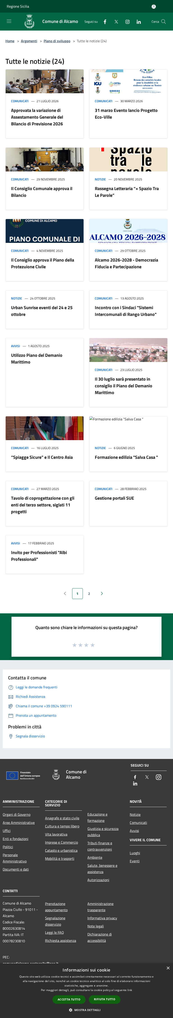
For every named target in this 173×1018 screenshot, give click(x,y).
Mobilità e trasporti (59, 858)
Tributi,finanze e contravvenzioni (99, 846)
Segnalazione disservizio (55, 921)
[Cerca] (163, 21)
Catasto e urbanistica (61, 850)
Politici (8, 846)
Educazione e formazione (97, 817)
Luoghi (135, 853)
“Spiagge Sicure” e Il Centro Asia (42, 457)
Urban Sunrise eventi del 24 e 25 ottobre (42, 311)
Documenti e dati (16, 869)
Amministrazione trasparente (100, 907)
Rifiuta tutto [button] (104, 999)
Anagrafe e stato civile (62, 818)
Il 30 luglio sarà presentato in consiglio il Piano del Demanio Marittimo (123, 385)
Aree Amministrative (19, 822)
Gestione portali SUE (114, 498)
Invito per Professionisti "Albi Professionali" (39, 556)
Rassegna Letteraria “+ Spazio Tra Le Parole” (127, 192)
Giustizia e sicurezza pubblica (102, 832)
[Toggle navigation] (9, 21)
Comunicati (20, 101)
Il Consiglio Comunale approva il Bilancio (41, 192)
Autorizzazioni (98, 880)
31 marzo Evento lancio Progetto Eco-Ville (126, 113)
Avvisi (15, 346)
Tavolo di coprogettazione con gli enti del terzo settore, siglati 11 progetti (42, 505)
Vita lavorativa (56, 834)
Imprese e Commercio (61, 842)
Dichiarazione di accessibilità (99, 937)
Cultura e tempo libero (62, 826)
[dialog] (86, 990)
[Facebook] (103, 21)
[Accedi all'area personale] (154, 6)
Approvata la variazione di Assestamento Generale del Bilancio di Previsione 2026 (37, 117)
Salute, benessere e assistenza (102, 868)
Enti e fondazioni (15, 838)
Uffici (7, 830)
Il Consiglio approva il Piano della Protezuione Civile (42, 263)
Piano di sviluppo (57, 41)
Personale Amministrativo (15, 858)
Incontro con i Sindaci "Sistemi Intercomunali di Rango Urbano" (126, 311)
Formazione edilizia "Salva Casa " (126, 457)
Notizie (100, 179)
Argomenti (29, 41)
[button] (86, 1010)
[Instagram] (125, 21)
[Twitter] (114, 21)
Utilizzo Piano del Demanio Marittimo (36, 358)
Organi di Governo (16, 814)
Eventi (135, 861)
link (129, 990)
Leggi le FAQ (54, 932)
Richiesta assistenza (60, 940)
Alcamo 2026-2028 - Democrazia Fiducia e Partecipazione (126, 263)
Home (9, 41)
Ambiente (94, 857)
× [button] (168, 968)
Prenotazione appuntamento (56, 907)
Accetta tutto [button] (69, 999)
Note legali (95, 926)
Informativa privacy (102, 918)
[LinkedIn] (136, 21)
